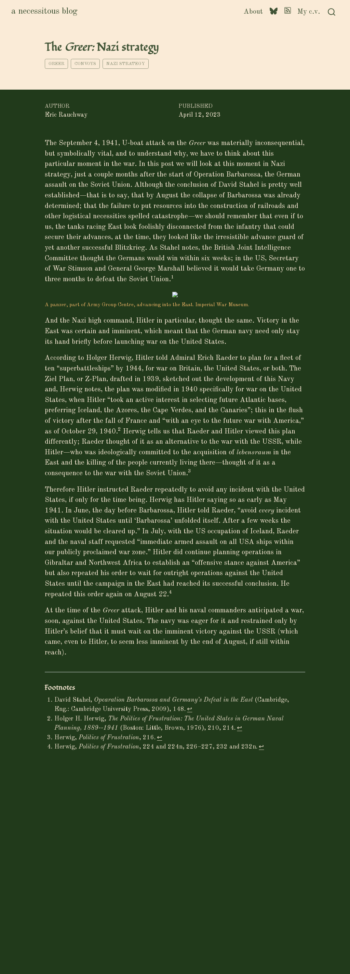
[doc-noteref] (172, 279)
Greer (56, 64)
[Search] (331, 11)
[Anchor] (80, 686)
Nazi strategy (125, 64)
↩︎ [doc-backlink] (189, 709)
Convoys (85, 64)
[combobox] (332, 11)
